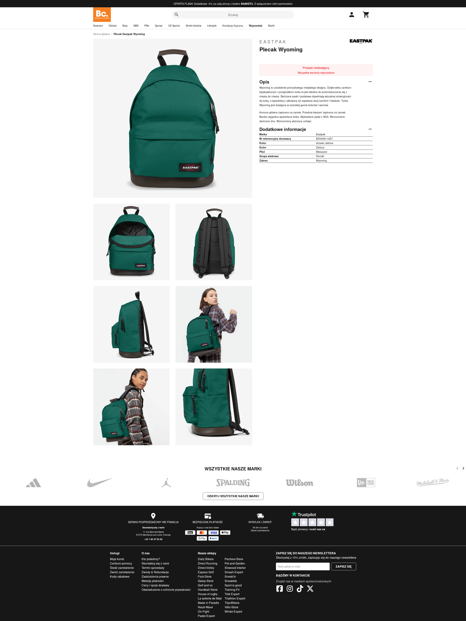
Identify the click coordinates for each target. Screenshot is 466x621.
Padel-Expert (206, 616)
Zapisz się (344, 566)
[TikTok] (300, 589)
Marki (271, 25)
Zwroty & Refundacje (155, 572)
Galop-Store (206, 581)
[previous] (457, 469)
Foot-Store (205, 576)
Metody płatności (153, 581)
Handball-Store (208, 589)
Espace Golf (206, 572)
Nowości (98, 25)
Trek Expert (232, 594)
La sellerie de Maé (210, 598)
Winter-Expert (233, 611)
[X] (310, 589)
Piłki (146, 25)
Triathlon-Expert (235, 598)
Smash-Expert (234, 572)
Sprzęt (158, 25)
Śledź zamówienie (122, 568)
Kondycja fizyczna (232, 25)
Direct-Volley (206, 568)
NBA (136, 25)
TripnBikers (232, 603)
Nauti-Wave (205, 607)
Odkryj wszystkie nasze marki (233, 496)
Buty (125, 25)
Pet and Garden (235, 563)
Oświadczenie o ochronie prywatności (166, 589)
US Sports (174, 25)
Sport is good (233, 585)
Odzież (113, 25)
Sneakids (231, 581)
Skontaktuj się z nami (153, 527)
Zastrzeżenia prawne (155, 576)
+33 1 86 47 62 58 (153, 539)
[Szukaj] (176, 15)
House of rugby (208, 594)
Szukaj (233, 14)
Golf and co (205, 585)
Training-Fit (232, 589)
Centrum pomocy (121, 563)
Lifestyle (212, 25)
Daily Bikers (206, 559)
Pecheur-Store (234, 559)
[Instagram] (289, 589)
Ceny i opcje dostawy (155, 585)
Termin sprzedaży (153, 568)
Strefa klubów (193, 25)
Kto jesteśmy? (151, 559)
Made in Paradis (208, 603)
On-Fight (203, 611)
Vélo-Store (231, 607)
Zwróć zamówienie (260, 530)
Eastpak (273, 41)
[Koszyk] (366, 14)
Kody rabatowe (119, 576)
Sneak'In (230, 576)
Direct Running (207, 563)
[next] (463, 469)
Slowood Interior (235, 568)
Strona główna (101, 34)
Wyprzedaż (255, 25)
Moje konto (117, 559)
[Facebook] (279, 589)
